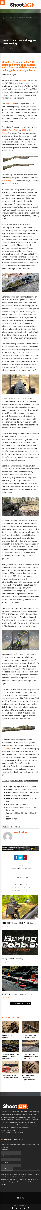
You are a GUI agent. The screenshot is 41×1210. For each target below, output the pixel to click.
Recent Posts (15, 827)
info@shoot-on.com (8, 1130)
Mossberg (23, 80)
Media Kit (20, 1198)
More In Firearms (19, 890)
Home (5, 17)
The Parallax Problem (20, 876)
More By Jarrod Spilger (19, 887)
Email (5, 1162)
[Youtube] (24, 1208)
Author (5, 827)
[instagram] (28, 1208)
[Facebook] (12, 1208)
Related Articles (20, 884)
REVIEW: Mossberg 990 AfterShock (17, 994)
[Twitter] (16, 1208)
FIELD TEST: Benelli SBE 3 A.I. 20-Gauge (19, 923)
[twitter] (20, 857)
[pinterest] (25, 857)
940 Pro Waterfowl (10, 130)
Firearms (12, 17)
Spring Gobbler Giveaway (12, 958)
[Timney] (20, 847)
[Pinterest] (20, 1208)
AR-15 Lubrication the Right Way (20, 866)
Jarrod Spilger (9, 48)
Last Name (5, 1156)
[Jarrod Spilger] (7, 833)
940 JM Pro (10, 103)
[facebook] (16, 857)
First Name (5, 1150)
